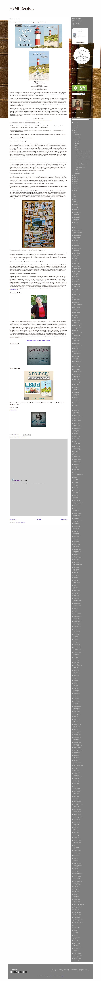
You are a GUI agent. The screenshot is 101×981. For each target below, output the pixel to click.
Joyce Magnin (76, 556)
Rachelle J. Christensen (78, 804)
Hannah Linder (76, 458)
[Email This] (24, 435)
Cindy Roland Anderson (78, 359)
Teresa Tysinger (76, 937)
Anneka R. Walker (77, 248)
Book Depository (47, 120)
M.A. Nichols (79, 34)
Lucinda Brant (76, 691)
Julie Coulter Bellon (77, 564)
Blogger (62, 976)
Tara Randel (75, 929)
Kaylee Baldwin (76, 602)
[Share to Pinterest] (30, 435)
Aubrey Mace (76, 263)
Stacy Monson (76, 898)
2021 (75, 175)
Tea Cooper (75, 935)
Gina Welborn (76, 451)
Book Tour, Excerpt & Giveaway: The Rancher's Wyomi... (82, 151)
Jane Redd (75, 492)
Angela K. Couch (76, 230)
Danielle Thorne (76, 377)
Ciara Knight (76, 356)
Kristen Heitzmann (77, 623)
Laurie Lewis (76, 654)
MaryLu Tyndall (76, 726)
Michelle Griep (76, 752)
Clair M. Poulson (76, 363)
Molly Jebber (76, 760)
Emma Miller (76, 430)
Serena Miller (76, 875)
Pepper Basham (76, 788)
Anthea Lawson (76, 253)
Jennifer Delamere (77, 516)
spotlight (75, 894)
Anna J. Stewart (76, 243)
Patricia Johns (76, 783)
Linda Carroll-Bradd (77, 665)
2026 (75, 125)
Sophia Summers (76, 893)
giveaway (20, 437)
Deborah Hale (76, 389)
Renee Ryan (75, 827)
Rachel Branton (76, 791)
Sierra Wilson (76, 889)
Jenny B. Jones (76, 528)
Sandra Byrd (75, 852)
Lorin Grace (75, 688)
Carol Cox (75, 315)
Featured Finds (76, 441)
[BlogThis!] (25, 435)
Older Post (64, 519)
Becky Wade (76, 276)
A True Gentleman (79, 33)
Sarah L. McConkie (77, 863)
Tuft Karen (75, 952)
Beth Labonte (76, 281)
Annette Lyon (76, 252)
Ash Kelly (75, 258)
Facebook (39, 340)
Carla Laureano (76, 312)
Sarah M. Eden (76, 866)
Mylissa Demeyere (77, 762)
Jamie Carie (75, 485)
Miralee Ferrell (76, 755)
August (76, 141)
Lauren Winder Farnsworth (78, 651)
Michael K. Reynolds (77, 745)
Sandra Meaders (76, 855)
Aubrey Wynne (76, 265)
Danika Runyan (76, 379)
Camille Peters (76, 302)
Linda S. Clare (76, 670)
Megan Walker (76, 729)
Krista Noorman (76, 621)
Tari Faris (75, 930)
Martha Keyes (76, 718)
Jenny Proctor (76, 530)
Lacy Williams (76, 634)
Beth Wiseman (76, 283)
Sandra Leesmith (76, 853)
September (77, 139)
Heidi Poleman (76, 472)
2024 (75, 128)
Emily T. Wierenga (77, 428)
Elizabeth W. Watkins (77, 427)
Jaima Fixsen (76, 484)
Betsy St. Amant (76, 286)
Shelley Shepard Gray (77, 881)
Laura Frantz (76, 639)
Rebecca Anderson (77, 811)
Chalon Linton (76, 340)
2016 (75, 185)
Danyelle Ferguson (77, 381)
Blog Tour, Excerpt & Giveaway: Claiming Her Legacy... (81, 163)
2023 (75, 130)
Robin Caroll (76, 832)
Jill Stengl (75, 539)
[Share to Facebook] (28, 435)
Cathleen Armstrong (77, 335)
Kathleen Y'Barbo (77, 593)
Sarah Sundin (76, 870)
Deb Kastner (75, 386)
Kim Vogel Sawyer (77, 613)
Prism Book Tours (41, 48)
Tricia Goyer (75, 950)
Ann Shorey (75, 240)
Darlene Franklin (76, 382)
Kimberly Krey (76, 618)
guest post (75, 454)
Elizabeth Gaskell (77, 422)
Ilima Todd (75, 476)
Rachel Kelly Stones (77, 799)
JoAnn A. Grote (76, 541)
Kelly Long (75, 608)
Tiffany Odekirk (76, 943)
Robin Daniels (76, 834)
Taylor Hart (75, 934)
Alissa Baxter (76, 206)
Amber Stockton (76, 217)
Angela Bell (75, 227)
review (74, 829)
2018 (75, 181)
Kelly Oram (75, 610)
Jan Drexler (75, 487)
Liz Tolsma (75, 683)
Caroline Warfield (77, 320)
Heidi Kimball (76, 469)
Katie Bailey (76, 597)
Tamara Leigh (76, 920)
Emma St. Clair (76, 431)
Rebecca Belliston (77, 812)
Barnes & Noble (39, 120)
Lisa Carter (75, 672)
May (76, 147)
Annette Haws (76, 250)
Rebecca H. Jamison (77, 816)
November (77, 136)
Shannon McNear (76, 878)
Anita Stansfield (76, 237)
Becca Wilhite (76, 273)
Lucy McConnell (76, 695)
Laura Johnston (76, 641)
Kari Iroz (75, 585)
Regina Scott (76, 824)
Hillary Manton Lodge (78, 474)
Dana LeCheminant (77, 371)
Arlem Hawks (76, 255)
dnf (74, 407)
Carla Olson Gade (77, 314)
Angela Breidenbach (77, 229)
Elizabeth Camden (77, 418)
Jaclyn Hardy (76, 482)
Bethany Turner (76, 284)
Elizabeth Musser (76, 425)
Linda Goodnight (76, 669)
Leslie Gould (76, 662)
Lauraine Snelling (77, 647)
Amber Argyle (76, 214)
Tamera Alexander (77, 924)
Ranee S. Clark (76, 806)
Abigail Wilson (76, 202)
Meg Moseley (76, 727)
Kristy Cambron (76, 631)
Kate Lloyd (75, 588)
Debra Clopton (76, 394)
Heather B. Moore (77, 459)
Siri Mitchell (76, 891)
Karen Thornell (76, 579)
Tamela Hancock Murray (78, 922)
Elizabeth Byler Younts (78, 417)
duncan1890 (52, 976)
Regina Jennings (76, 822)
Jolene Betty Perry (77, 549)
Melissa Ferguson (77, 739)
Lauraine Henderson (77, 646)
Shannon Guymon (77, 876)
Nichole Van (75, 773)
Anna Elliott (75, 242)
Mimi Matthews (76, 754)
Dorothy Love (76, 410)
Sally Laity (75, 848)
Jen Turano (75, 507)
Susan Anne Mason (77, 907)
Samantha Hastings (77, 850)
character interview (77, 341)
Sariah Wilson (76, 871)
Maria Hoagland (76, 713)
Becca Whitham (76, 271)
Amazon (33, 120)
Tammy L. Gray (76, 927)
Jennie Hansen (76, 512)
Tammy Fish (75, 925)
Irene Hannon (76, 481)
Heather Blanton (76, 461)
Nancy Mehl (75, 768)
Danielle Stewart (76, 376)
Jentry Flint (75, 531)
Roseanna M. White (77, 840)
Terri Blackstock (76, 940)
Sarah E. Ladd (76, 862)
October (76, 138)
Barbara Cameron (76, 266)
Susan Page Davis (77, 914)
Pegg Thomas (76, 786)
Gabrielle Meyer (76, 448)
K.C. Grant (75, 572)
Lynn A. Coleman (77, 701)
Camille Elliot (76, 301)
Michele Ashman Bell (77, 749)
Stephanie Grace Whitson (78, 904)
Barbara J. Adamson (77, 268)
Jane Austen (75, 489)
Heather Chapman (77, 463)
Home (39, 519)
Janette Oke (75, 498)
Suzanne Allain (76, 917)
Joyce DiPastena (76, 554)
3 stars (74, 198)
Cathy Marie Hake (77, 337)
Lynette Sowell (76, 700)
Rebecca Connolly (77, 814)
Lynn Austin (75, 703)
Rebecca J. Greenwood (78, 817)
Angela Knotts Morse (77, 232)
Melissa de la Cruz (77, 737)
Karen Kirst (75, 577)
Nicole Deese (76, 775)
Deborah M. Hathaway (77, 391)
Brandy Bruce (76, 292)
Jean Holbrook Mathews (78, 502)
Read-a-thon (75, 808)
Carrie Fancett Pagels (77, 327)
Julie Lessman (76, 569)
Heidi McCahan (76, 471)
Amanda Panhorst (77, 212)
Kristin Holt (75, 629)
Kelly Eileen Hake (77, 605)
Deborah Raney (76, 392)
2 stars (74, 196)
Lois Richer (75, 685)
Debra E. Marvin (76, 395)
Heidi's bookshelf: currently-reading (80, 30)
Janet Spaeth (76, 497)
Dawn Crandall (76, 384)
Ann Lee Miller (76, 238)
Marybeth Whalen (77, 724)
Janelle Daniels (76, 494)
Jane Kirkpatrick (76, 490)
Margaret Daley (76, 708)
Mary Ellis (75, 723)
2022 (75, 132)
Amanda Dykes (76, 211)
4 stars (74, 199)
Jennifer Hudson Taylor (78, 520)
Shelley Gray (76, 880)
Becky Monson (76, 274)
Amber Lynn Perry (77, 216)
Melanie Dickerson (77, 732)
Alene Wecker (76, 204)
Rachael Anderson (77, 790)
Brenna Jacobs (76, 296)
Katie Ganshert (76, 598)
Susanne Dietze (76, 916)
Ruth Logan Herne (77, 842)
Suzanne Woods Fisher (78, 919)
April (76, 149)
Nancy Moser (76, 770)
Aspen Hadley (76, 261)
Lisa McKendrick (76, 677)
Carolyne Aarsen (76, 325)
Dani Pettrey (75, 373)
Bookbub (48, 340)
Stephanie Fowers (77, 902)
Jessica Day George (77, 534)
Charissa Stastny (76, 343)
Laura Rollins (76, 642)
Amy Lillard (75, 222)
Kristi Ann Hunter (77, 626)
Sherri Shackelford (77, 884)
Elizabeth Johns (76, 423)
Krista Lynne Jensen (77, 620)
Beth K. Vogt (76, 279)
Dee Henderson (76, 399)
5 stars (74, 201)
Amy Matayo (76, 224)
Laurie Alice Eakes (77, 652)
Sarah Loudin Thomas (77, 865)
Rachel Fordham (76, 795)
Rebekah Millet (76, 821)
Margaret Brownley (77, 706)
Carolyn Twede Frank (77, 324)
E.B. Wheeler (76, 412)
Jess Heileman (76, 533)
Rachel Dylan (76, 793)
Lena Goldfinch (76, 659)
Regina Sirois (76, 826)
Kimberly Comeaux (77, 616)
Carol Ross (75, 317)
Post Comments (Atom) (21, 522)
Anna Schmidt (76, 245)
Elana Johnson (76, 413)
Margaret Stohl (76, 709)
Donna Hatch (76, 409)
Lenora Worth (76, 660)
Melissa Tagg (76, 744)
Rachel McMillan (77, 801)
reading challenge (77, 809)
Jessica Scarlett (76, 536)
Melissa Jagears (76, 741)
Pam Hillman (76, 778)
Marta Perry (75, 716)
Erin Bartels (75, 435)
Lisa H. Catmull (76, 673)
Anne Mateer (76, 247)
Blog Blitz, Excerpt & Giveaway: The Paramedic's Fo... (82, 160)
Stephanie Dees (76, 901)
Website (29, 340)
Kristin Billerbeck (77, 628)
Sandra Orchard (76, 857)
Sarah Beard (75, 860)
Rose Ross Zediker (77, 839)
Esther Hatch (76, 438)
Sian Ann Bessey (76, 888)
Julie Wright (75, 570)
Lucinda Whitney (77, 693)
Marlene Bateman (77, 714)
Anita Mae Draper (77, 235)
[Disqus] (38, 458)
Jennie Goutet (76, 510)
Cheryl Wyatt (76, 348)
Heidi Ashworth (76, 466)
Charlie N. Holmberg (77, 345)
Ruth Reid (75, 844)
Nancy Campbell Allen (78, 765)
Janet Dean (75, 495)
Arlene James (76, 256)
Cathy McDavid (76, 338)
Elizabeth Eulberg (77, 420)
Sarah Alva (75, 858)
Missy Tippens (76, 757)
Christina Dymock (77, 350)
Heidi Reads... (21, 9)
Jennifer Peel (76, 523)
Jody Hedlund (76, 546)
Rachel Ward (76, 803)
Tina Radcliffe (76, 945)
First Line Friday (76, 443)
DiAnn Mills (76, 405)
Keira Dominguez (77, 603)
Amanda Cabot (76, 209)
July (76, 143)
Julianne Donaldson (77, 561)
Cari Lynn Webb (76, 309)
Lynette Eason (76, 698)
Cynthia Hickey (76, 369)
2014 (75, 188)
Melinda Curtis (76, 736)
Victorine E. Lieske (77, 958)
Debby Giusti (76, 387)
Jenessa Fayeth (76, 508)
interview (24, 437)
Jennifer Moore (76, 521)
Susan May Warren (77, 912)
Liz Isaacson (75, 680)
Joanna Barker (76, 543)
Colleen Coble (76, 364)
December (77, 134)
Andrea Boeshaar (76, 225)
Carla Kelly (75, 310)
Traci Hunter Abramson (78, 947)
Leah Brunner (76, 655)
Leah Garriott (76, 657)
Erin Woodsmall (76, 436)
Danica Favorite (76, 374)
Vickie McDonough (77, 955)
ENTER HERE (13, 410)
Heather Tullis (76, 464)
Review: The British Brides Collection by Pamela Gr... (83, 157)
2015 (75, 186)
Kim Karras (75, 611)
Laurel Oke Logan (77, 649)
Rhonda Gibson (76, 830)
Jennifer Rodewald (77, 525)
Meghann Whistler (77, 731)
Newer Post (13, 519)
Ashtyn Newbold (76, 260)
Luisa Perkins (76, 696)
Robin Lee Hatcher (77, 835)
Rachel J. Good (76, 798)
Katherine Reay (76, 590)
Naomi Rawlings (76, 772)
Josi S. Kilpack (76, 552)
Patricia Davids (76, 781)
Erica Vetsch (75, 433)
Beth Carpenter (76, 278)
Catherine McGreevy (77, 332)
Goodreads (28, 120)
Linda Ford (75, 667)
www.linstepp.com (14, 289)
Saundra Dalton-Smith (77, 873)
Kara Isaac (75, 574)
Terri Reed (75, 942)
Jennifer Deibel (76, 515)
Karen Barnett (76, 575)
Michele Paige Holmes (78, 750)
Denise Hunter (76, 400)
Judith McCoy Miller (77, 557)
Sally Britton (76, 847)
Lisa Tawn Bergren (77, 678)
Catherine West (76, 333)
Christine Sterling (77, 353)
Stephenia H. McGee (77, 906)
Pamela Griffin (76, 780)
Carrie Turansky (76, 328)
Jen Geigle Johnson (77, 503)
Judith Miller (76, 559)
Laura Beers (75, 638)
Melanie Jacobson (77, 734)
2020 (75, 177)
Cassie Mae (75, 330)
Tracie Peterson (76, 948)
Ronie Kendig (76, 837)
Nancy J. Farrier (76, 767)
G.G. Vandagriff (76, 446)
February (77, 171)
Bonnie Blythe (76, 288)
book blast (75, 289)
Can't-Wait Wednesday (77, 304)
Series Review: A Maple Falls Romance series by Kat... (82, 154)
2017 (75, 183)
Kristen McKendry (77, 624)
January (76, 173)
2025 (75, 127)
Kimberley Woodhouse (78, 615)
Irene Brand (75, 479)
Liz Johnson (75, 682)
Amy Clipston (76, 220)
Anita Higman (76, 234)
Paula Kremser (76, 785)
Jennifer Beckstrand (77, 513)
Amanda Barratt (76, 207)
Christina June (76, 351)
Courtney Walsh (76, 366)
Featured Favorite (77, 440)
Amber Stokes (76, 219)
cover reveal (75, 368)
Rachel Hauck (76, 796)
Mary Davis (75, 721)
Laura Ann (75, 636)
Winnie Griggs (76, 960)
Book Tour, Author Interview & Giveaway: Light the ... (81, 166)
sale (74, 845)
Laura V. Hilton (76, 644)
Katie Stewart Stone (77, 600)
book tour (15, 437)
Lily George (75, 664)
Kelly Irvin (75, 606)
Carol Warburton (76, 319)
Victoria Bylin (76, 956)
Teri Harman (75, 938)
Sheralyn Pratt (76, 883)
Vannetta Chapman (77, 953)
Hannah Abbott (76, 456)
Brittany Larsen (76, 297)
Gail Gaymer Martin (77, 449)
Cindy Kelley (76, 358)
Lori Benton (75, 687)
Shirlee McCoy (76, 886)
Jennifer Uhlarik (76, 526)
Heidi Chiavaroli (76, 467)
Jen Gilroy (75, 505)
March (76, 169)
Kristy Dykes (76, 633)
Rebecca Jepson (76, 819)
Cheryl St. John (76, 346)
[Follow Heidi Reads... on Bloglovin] (78, 94)
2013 (75, 190)
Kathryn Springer (76, 595)
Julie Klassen (76, 567)
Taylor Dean (75, 932)
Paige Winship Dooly (77, 777)
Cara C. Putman (76, 307)
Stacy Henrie (76, 896)
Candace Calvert (76, 306)
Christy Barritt (76, 355)
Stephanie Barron (76, 899)
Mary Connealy (76, 719)
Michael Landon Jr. (77, 747)
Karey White (76, 584)
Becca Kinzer (76, 270)
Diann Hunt (75, 404)
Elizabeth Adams (76, 415)
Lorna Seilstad (76, 690)
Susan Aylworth (76, 909)
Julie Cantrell (76, 562)
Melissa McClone (77, 742)
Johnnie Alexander (77, 548)
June (76, 145)
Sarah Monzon (76, 868)
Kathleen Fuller (76, 592)
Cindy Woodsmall (77, 361)
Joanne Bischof (76, 544)
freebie (74, 445)
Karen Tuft (75, 580)
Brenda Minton (76, 294)
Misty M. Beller (76, 759)
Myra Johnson (76, 763)
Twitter (43, 340)
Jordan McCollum (77, 551)
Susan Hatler (76, 911)
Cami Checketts (76, 299)
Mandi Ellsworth (76, 705)
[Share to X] (27, 435)
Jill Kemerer (75, 538)
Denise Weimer (76, 402)
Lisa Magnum (76, 675)
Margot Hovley (76, 711)
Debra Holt (75, 397)
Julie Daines (75, 566)
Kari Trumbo (76, 587)
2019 (75, 179)
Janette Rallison (76, 500)
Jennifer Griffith (76, 518)
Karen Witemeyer (76, 582)
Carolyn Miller (76, 322)
